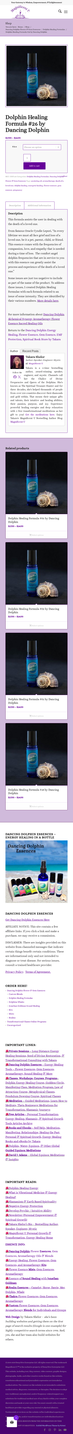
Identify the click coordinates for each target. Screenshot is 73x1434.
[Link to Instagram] (49, 1429)
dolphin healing (20, 185)
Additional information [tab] (39, 205)
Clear (65, 176)
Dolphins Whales (16, 1002)
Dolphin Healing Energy (23, 1188)
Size (14, 147)
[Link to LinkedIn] (59, 1429)
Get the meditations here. (40, 414)
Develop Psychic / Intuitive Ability (30, 1210)
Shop (8, 23)
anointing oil (36, 181)
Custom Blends (16, 994)
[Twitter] (19, 377)
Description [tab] (15, 205)
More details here (47, 300)
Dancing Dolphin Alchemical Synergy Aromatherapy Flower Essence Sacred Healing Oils (36, 319)
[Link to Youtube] (65, 1429)
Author (14, 351)
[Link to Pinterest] (54, 1429)
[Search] (58, 12)
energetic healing (35, 185)
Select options (38, 535)
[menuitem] (58, 12)
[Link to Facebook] (44, 1429)
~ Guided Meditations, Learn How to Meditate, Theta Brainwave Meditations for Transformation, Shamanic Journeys (36, 1105)
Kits (11, 1010)
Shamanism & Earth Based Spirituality (33, 1201)
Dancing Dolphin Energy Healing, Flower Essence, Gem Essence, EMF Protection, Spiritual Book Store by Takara (35, 335)
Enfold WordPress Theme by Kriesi (50, 1425)
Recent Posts (30, 351)
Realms (12, 1018)
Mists (11, 1014)
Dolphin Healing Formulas (38, 176)
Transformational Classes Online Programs (26, 1021)
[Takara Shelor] (17, 368)
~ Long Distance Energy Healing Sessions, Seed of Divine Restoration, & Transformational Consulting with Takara (34, 1055)
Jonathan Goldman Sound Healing (24, 1006)
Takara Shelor (35, 357)
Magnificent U (36, 363)
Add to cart (34, 166)
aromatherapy (49, 181)
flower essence (50, 185)
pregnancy (17, 190)
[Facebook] (15, 377)
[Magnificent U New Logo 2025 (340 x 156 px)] (30, 12)
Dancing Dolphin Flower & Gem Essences (26, 990)
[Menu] (66, 12)
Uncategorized (14, 1025)
